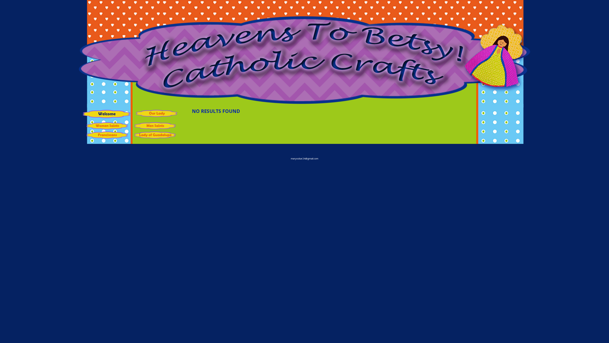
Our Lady (158, 114)
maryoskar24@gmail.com (304, 158)
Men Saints (156, 126)
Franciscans (108, 135)
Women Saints (108, 126)
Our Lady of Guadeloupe (156, 135)
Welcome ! (106, 115)
